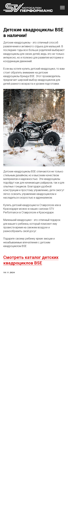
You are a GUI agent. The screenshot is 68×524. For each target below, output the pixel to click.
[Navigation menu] (62, 7)
